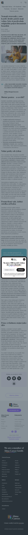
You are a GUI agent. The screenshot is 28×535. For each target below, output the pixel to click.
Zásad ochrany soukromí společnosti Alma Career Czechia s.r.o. (14, 274)
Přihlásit (20, 270)
